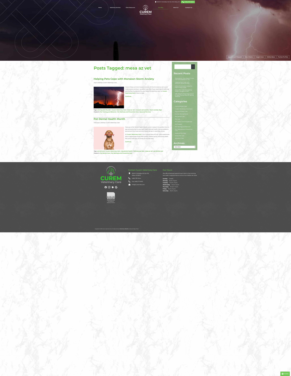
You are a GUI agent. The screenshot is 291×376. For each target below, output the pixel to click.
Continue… (128, 96)
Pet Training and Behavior (108, 112)
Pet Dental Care (105, 153)
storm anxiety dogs (156, 110)
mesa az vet (131, 110)
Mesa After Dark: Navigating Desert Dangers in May (183, 90)
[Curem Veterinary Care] (145, 9)
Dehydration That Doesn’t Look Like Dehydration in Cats (184, 79)
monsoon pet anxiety (142, 110)
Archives (179, 143)
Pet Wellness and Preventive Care (127, 112)
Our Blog (160, 7)
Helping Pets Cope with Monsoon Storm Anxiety (124, 78)
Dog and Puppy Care (181, 111)
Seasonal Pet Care (145, 112)
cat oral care (101, 151)
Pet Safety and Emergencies (183, 121)
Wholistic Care (179, 138)
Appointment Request (235, 57)
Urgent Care (260, 57)
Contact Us (188, 7)
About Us (175, 7)
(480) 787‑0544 (189, 2)
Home (100, 7)
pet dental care (158, 151)
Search (193, 66)
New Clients (249, 57)
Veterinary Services (115, 7)
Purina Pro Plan (283, 57)
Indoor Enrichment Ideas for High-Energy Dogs (183, 86)
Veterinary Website (124, 228)
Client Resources (130, 7)
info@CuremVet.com (138, 184)
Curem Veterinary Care (119, 110)
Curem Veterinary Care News (183, 109)
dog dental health (126, 151)
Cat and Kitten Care (181, 106)
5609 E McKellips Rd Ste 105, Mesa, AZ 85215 (140, 174)
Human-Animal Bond (181, 114)
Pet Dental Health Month (109, 118)
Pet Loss (177, 119)
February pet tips (138, 151)
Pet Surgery (178, 124)
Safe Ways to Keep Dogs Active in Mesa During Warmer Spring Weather (184, 95)
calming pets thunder (104, 110)
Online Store (271, 57)
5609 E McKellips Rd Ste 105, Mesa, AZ (168, 2)
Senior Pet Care (179, 135)
